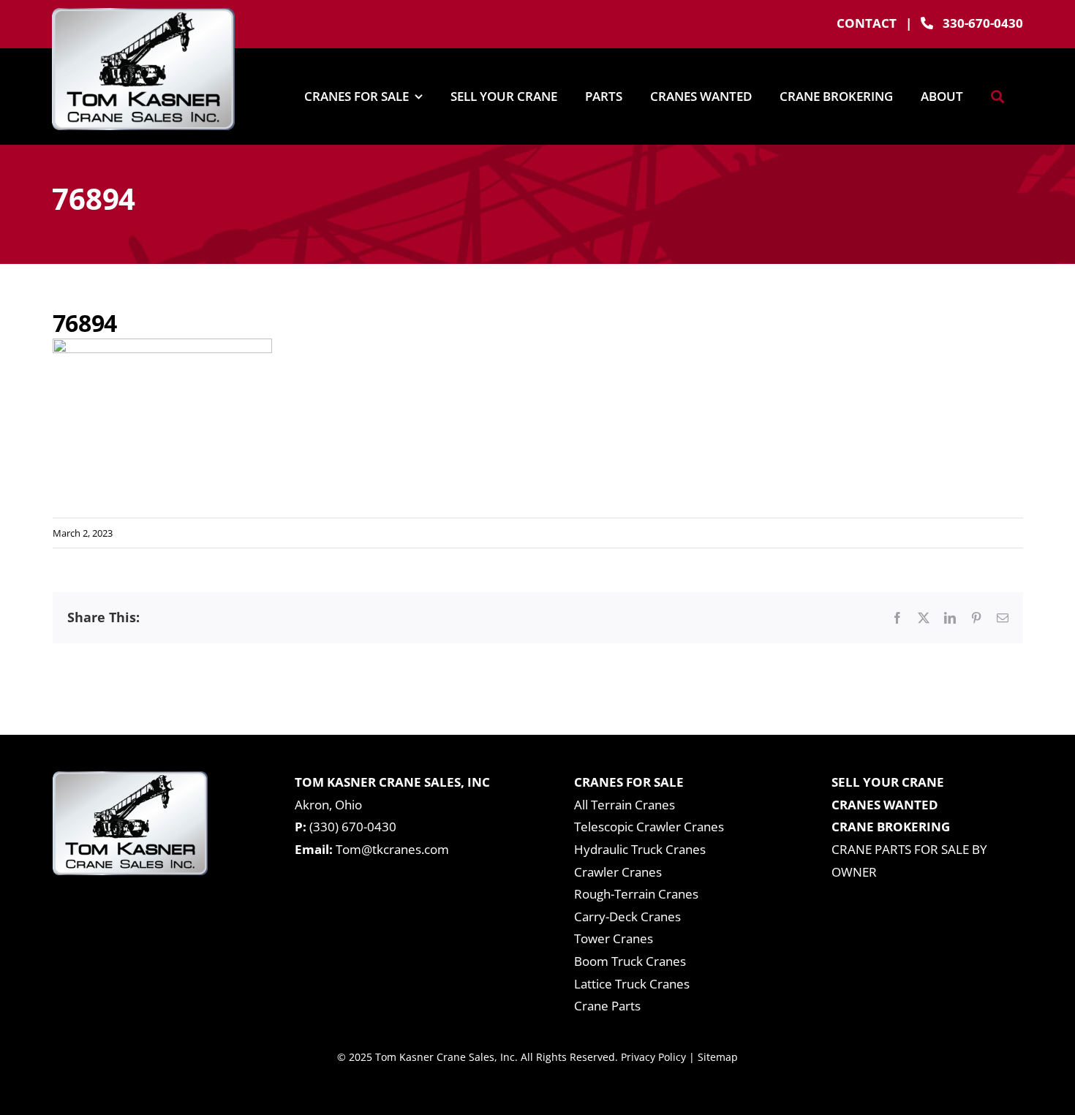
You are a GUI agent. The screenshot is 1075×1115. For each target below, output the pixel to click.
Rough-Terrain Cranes (636, 893)
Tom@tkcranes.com (392, 849)
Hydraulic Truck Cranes (640, 849)
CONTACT (867, 23)
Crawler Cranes (618, 871)
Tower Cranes (613, 938)
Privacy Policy (653, 1057)
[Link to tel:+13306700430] (927, 23)
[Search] (997, 96)
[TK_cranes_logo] (143, 14)
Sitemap (718, 1057)
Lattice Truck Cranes (632, 983)
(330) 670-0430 (352, 826)
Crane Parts (607, 1005)
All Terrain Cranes (624, 804)
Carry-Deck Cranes (627, 916)
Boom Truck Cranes (630, 961)
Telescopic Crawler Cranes (649, 826)
